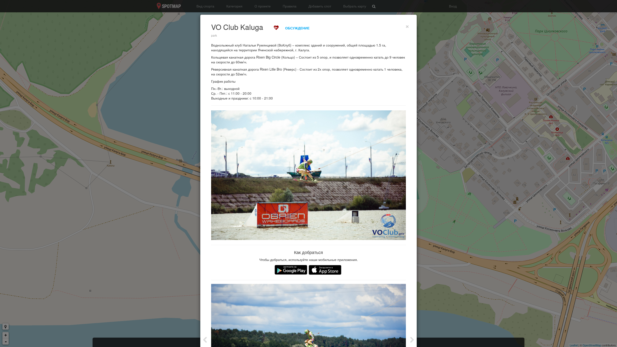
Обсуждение (297, 28)
